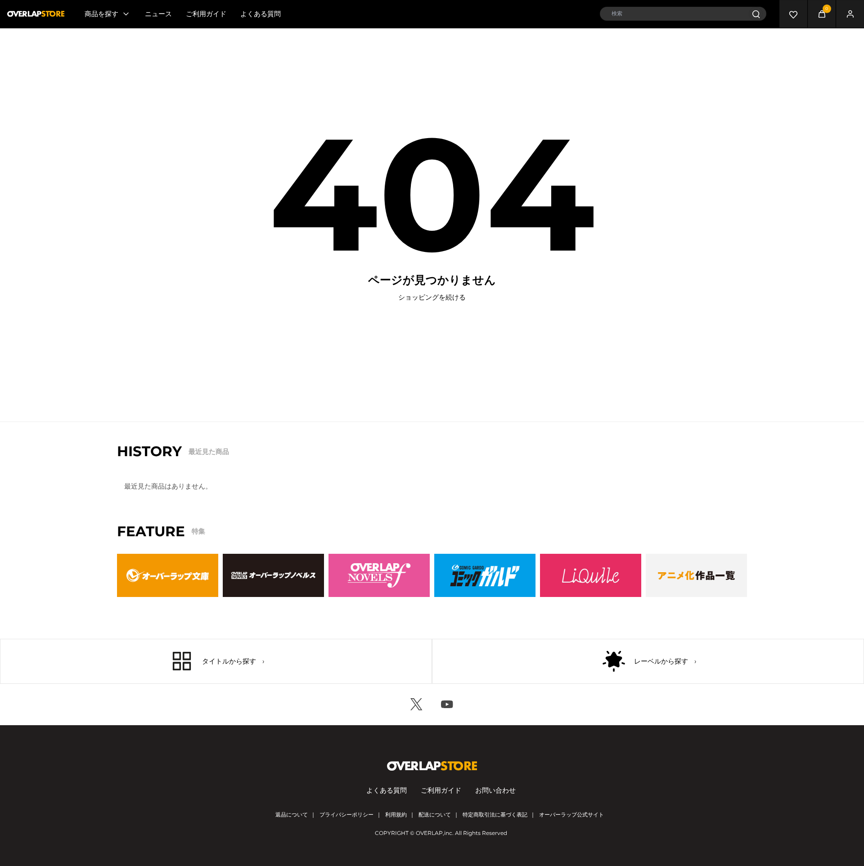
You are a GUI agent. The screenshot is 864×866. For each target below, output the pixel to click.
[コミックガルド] (485, 575)
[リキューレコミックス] (590, 575)
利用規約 (396, 814)
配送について (434, 814)
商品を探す (101, 13)
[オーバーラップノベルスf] (379, 575)
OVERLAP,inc (434, 833)
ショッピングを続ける (432, 297)
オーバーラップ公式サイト (571, 814)
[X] (417, 704)
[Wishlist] (793, 14)
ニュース (158, 13)
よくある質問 (260, 13)
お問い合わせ (495, 790)
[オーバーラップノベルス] (273, 575)
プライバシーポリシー (347, 814)
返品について (291, 814)
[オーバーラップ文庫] (167, 575)
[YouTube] (447, 704)
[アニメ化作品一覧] (696, 575)
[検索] (756, 14)
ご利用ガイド (206, 13)
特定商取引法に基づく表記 (495, 814)
